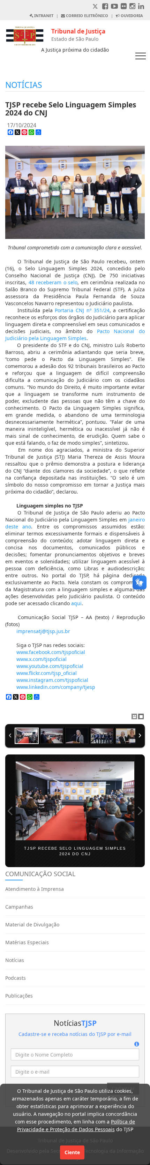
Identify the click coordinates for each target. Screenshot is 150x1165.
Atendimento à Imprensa (34, 889)
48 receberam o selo (53, 282)
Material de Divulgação (32, 924)
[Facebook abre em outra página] (105, 6)
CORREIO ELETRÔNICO (86, 15)
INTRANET (43, 15)
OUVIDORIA (131, 15)
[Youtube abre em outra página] (114, 6)
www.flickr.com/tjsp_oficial (46, 673)
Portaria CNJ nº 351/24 (82, 310)
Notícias (14, 960)
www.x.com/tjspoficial (41, 659)
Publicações (19, 995)
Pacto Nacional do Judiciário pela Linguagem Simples (75, 334)
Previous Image (10, 810)
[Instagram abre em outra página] (132, 6)
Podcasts (15, 978)
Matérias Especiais (27, 942)
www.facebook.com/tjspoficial (50, 652)
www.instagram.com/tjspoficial (52, 680)
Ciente (72, 1152)
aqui (76, 603)
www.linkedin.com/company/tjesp (55, 687)
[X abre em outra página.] (96, 6)
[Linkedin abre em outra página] (141, 6)
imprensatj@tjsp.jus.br (43, 631)
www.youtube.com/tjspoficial (49, 666)
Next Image (140, 810)
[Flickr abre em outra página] (123, 6)
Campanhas (19, 906)
